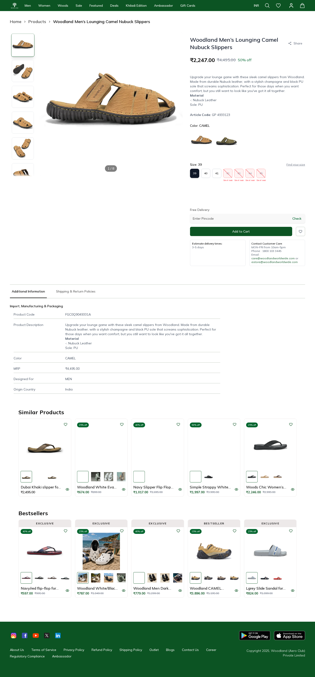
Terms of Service (43, 650)
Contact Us (190, 650)
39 (194, 173)
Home (15, 21)
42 (227, 174)
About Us (17, 650)
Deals (114, 5)
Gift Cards (187, 5)
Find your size (295, 164)
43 (239, 174)
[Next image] (175, 103)
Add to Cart (241, 231)
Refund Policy (102, 650)
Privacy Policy (74, 650)
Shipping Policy (130, 650)
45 (261, 174)
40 (205, 173)
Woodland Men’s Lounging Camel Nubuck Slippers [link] (101, 21)
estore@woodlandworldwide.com (274, 262)
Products (37, 21)
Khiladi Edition (136, 5)
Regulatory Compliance (27, 656)
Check (296, 218)
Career (211, 650)
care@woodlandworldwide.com (273, 258)
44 (250, 174)
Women (44, 5)
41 (216, 173)
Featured (96, 5)
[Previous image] (47, 103)
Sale (79, 5)
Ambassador (163, 5)
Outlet (154, 650)
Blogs (170, 650)
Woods (63, 5)
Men (28, 5)
